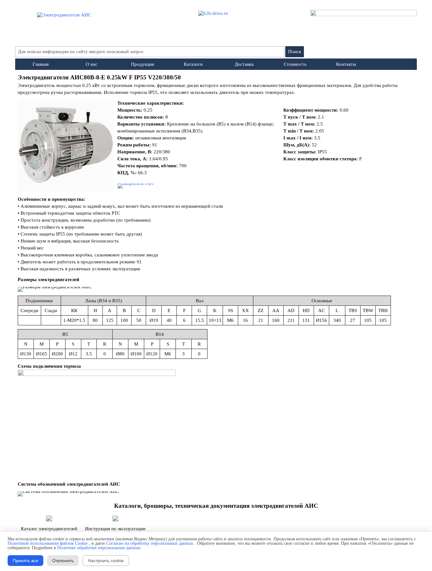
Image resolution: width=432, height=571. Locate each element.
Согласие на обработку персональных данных (149, 543)
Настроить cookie (106, 560)
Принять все (25, 560)
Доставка (244, 64)
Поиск (294, 51)
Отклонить (63, 560)
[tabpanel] (216, 84)
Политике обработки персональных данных (98, 547)
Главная (41, 64)
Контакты (346, 64)
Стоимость (295, 64)
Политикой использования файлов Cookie (48, 543)
